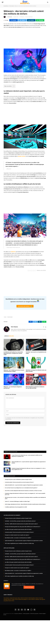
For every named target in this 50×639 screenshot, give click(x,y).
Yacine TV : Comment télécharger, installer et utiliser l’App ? (17, 501)
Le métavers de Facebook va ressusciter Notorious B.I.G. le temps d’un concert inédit (13, 353)
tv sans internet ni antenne (33, 599)
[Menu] (2, 2)
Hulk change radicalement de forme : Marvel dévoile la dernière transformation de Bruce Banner (25, 504)
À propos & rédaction (18, 613)
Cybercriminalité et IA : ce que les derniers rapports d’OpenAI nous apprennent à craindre (29, 462)
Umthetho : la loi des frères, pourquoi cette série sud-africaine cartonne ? (20, 521)
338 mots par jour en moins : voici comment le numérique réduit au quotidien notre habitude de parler (25, 498)
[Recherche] (47, 2)
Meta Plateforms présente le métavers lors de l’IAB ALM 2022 (35, 387)
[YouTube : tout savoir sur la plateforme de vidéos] (36, 344)
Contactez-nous (29, 587)
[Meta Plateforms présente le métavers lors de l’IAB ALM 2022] (36, 379)
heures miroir (11, 600)
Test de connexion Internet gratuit (28, 598)
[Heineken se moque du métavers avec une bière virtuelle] (36, 362)
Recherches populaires (34, 613)
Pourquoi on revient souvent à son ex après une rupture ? (17, 535)
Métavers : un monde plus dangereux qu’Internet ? (13, 387)
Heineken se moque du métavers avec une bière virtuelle (36, 370)
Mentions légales (42, 613)
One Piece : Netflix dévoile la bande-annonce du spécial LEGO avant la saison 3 (21, 523)
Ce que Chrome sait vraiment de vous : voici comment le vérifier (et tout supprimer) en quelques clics (27, 456)
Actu (5, 317)
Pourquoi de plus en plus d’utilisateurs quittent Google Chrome (18, 479)
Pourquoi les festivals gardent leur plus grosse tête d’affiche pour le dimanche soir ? (22, 526)
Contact (4, 614)
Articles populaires (26, 613)
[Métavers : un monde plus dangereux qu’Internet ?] (14, 379)
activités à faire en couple (9, 599)
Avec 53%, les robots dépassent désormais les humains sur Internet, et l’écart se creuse (23, 490)
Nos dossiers (6, 598)
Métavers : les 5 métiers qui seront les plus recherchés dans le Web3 (14, 370)
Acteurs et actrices (39, 598)
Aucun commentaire (29, 16)
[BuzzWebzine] (25, 2)
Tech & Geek (11, 6)
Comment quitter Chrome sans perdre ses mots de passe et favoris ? (19, 482)
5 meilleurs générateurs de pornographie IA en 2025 (16, 507)
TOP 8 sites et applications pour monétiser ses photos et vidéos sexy (19, 543)
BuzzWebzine (6, 6)
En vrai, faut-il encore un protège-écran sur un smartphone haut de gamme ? (21, 487)
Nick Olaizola (10, 16)
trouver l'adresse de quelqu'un (21, 599)
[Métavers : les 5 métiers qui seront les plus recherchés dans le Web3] (14, 362)
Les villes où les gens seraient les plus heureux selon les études (18, 529)
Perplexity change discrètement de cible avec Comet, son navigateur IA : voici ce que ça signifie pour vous (28, 469)
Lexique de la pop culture (15, 598)
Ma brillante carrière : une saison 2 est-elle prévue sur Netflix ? (18, 537)
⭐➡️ (25, 306)
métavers (13, 251)
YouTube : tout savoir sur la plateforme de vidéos (36, 352)
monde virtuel (21, 156)
